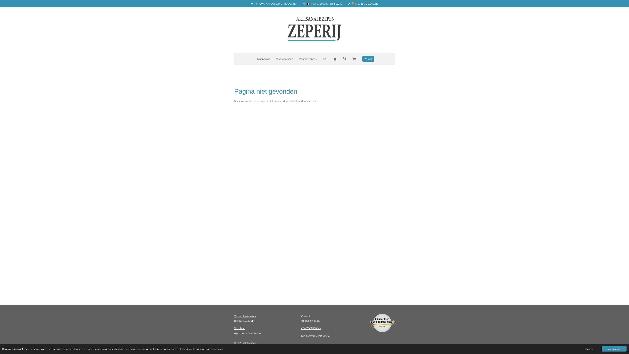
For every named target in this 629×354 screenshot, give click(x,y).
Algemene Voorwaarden (247, 333)
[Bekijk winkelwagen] (354, 59)
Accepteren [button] (614, 348)
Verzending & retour (245, 316)
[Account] (335, 59)
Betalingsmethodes (244, 321)
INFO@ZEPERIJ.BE (311, 321)
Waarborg (240, 328)
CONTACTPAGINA (311, 328)
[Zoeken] (344, 58)
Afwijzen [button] (589, 348)
